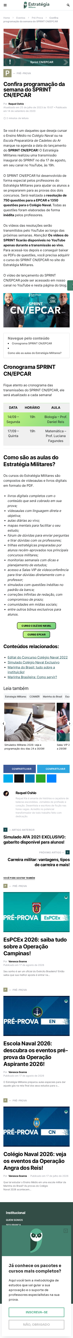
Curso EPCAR (36, 634)
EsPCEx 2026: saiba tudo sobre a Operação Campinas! (35, 946)
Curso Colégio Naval (36, 625)
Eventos (20, 17)
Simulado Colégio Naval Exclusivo (33, 662)
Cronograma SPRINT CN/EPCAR (32, 343)
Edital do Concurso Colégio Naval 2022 (38, 657)
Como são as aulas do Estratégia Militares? (34, 353)
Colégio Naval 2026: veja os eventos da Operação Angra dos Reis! (34, 1161)
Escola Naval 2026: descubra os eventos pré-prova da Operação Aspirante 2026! (35, 1053)
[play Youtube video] (36, 310)
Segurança (13, 1224)
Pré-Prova (37, 17)
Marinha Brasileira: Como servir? (32, 677)
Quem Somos (14, 1219)
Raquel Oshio (16, 103)
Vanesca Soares (17, 961)
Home (6, 17)
